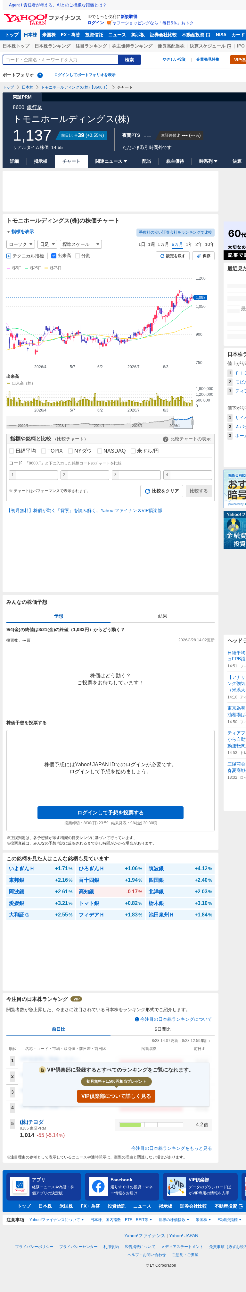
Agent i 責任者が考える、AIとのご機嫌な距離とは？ (58, 5)
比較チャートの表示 (190, 438)
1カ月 (163, 244)
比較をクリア (165, 490)
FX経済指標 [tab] (227, 1220)
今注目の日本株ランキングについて (176, 1019)
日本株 (30, 34)
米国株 (49, 34)
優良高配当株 (171, 45)
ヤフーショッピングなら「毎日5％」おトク (153, 23)
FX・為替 (70, 34)
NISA (221, 34)
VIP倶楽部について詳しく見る (116, 1096)
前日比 (58, 1029)
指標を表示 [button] (23, 231)
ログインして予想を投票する (110, 812)
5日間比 (163, 1029)
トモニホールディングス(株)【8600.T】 (75, 87)
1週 (151, 244)
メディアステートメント (182, 1246)
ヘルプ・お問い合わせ (146, 1255)
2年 (198, 244)
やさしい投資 (174, 59)
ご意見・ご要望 (185, 1255)
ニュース (117, 34)
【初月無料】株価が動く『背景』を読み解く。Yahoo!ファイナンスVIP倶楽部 (84, 510)
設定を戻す (175, 256)
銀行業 (34, 107)
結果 (162, 616)
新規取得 (129, 16)
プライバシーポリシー (34, 1246)
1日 (141, 244)
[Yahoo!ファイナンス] (43, 15)
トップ (12, 34)
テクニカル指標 (28, 255)
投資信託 (94, 34)
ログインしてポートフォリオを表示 (85, 75)
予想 (58, 616)
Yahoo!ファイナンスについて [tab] (54, 1220)
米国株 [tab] (201, 1220)
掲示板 (138, 34)
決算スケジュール (208, 45)
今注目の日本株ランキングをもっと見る (171, 1148)
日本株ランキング (52, 45)
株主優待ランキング (132, 45)
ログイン (95, 22)
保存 (206, 256)
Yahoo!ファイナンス (144, 1235)
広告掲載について (140, 1246)
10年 (210, 244)
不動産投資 (193, 34)
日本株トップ (16, 45)
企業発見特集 (207, 59)
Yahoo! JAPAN (183, 1235)
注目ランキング (91, 45)
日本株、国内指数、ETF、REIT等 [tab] (119, 1220)
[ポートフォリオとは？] (40, 75)
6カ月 (177, 244)
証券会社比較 (163, 34)
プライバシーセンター (78, 1246)
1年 (189, 244)
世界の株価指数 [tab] (172, 1220)
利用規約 (111, 1246)
